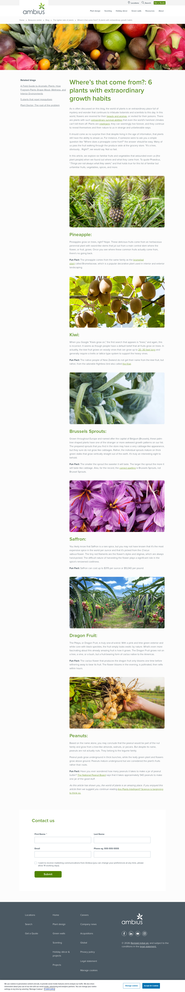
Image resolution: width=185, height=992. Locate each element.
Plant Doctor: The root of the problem (40, 105)
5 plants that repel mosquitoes (36, 99)
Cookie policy (49, 989)
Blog (47, 20)
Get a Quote (159, 3)
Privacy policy (87, 951)
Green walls (59, 933)
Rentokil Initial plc (140, 943)
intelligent (104, 123)
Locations (135, 3)
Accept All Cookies (151, 986)
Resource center (35, 20)
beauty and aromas (117, 116)
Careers (84, 914)
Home (21, 20)
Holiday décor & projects (61, 953)
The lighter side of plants (63, 20)
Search (148, 3)
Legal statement (88, 961)
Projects (57, 964)
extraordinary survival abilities (106, 120)
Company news (88, 924)
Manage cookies (89, 970)
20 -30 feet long (146, 349)
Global (83, 942)
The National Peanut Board (91, 775)
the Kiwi (127, 363)
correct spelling (127, 467)
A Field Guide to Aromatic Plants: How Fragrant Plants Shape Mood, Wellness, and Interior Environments (43, 89)
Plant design (59, 924)
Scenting (57, 942)
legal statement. (148, 946)
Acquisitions (86, 933)
